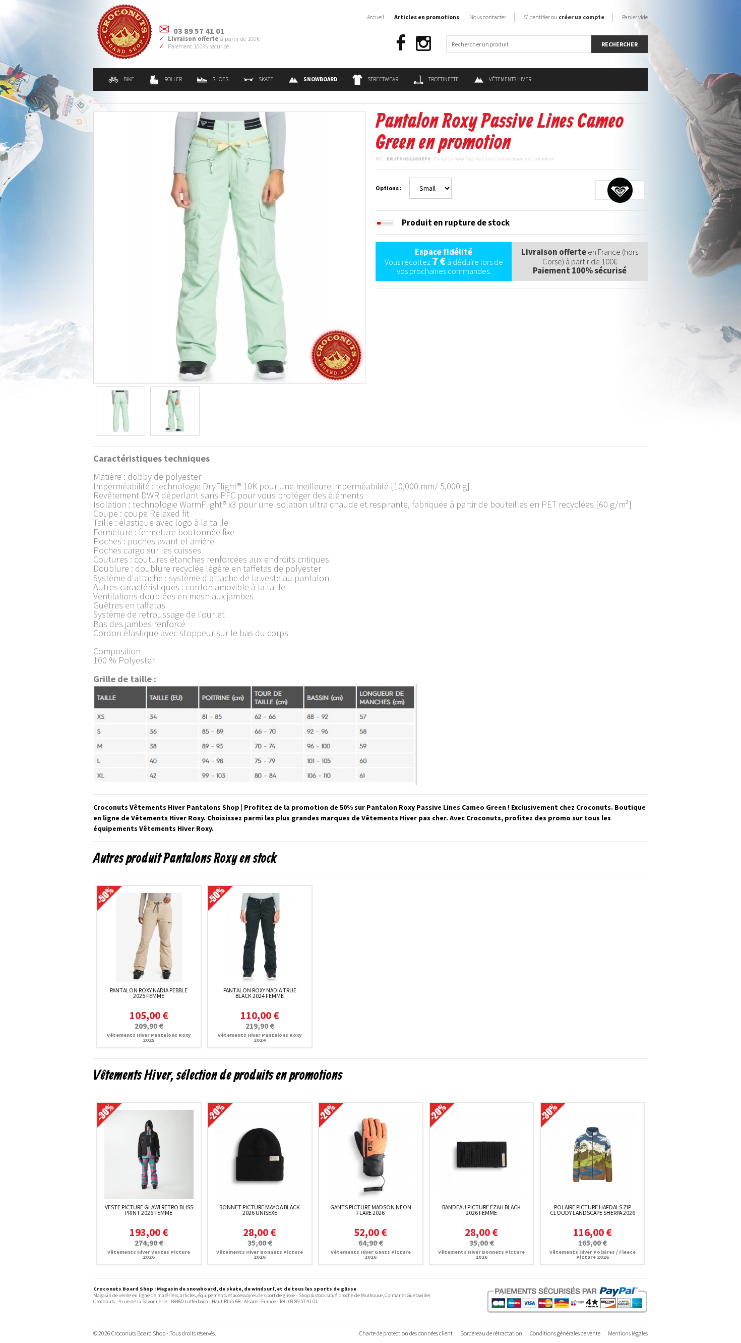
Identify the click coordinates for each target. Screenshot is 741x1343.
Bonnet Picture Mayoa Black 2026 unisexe (259, 1210)
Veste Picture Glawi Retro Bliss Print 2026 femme (149, 1210)
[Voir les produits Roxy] (620, 189)
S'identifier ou (564, 17)
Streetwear (382, 79)
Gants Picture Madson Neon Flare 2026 (370, 1210)
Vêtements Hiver (510, 79)
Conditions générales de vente (565, 1333)
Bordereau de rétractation (491, 1333)
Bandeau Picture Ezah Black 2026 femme (481, 1210)
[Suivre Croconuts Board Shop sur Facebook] (401, 43)
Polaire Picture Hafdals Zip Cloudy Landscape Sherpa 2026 (592, 1210)
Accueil (375, 17)
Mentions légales (628, 1333)
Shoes (220, 79)
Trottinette (443, 79)
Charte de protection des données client (406, 1333)
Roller (173, 79)
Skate (266, 79)
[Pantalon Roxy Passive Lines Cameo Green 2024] (229, 246)
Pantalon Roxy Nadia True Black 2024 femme (259, 993)
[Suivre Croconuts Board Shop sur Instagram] (423, 43)
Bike (129, 79)
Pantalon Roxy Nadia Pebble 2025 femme (149, 993)
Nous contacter (487, 17)
